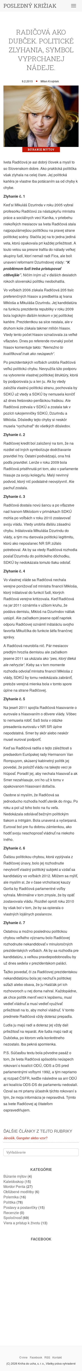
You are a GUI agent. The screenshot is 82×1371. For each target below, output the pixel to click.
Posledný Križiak (29, 5)
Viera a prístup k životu (21, 1222)
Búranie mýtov (41, 149)
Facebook (36, 1357)
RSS (47, 1357)
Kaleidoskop (13, 1181)
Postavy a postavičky (20, 1207)
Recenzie (11, 1212)
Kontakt (57, 1357)
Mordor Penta (14, 1186)
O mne (23, 1357)
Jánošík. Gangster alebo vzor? (25, 1138)
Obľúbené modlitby (18, 1191)
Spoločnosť (12, 1217)
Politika (9, 1202)
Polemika (11, 1197)
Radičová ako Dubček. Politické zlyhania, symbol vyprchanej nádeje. (41, 50)
